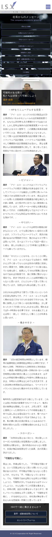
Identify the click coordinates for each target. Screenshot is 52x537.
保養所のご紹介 (26, 53)
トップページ (6, 12)
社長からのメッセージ (26, 33)
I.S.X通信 (26, 72)
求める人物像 (26, 26)
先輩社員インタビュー (26, 46)
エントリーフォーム (26, 66)
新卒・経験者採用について (26, 59)
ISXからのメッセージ (26, 39)
